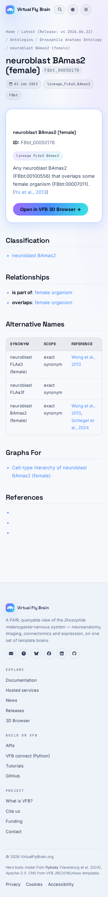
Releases (15, 710)
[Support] (11, 653)
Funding (14, 821)
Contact (14, 831)
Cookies (34, 884)
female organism (53, 292)
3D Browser (18, 720)
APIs (10, 745)
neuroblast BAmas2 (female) (40, 48)
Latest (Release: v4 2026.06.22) (57, 31)
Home (10, 31)
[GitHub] (74, 653)
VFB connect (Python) (28, 756)
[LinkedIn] (61, 653)
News (11, 700)
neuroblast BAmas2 (34, 255)
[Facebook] (49, 653)
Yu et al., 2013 (30, 192)
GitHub (13, 776)
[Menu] (86, 9)
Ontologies (21, 39)
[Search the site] (59, 9)
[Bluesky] (36, 653)
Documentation (21, 680)
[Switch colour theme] (72, 9)
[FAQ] (23, 653)
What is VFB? (19, 801)
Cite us (13, 811)
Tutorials (15, 766)
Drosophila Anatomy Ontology (71, 39)
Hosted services (22, 690)
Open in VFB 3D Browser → (50, 209)
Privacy (13, 884)
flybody (52, 867)
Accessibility (61, 884)
